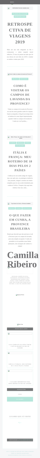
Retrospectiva (20, 16)
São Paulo (27, 208)
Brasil (11, 208)
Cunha (18, 208)
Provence (23, 79)
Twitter (27, 2)
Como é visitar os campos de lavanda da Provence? (20, 94)
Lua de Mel (20, 145)
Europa (12, 143)
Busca (31, 2)
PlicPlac (29, 455)
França (15, 79)
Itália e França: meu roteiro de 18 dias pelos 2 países (20, 161)
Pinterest (24, 2)
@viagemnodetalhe (25, 440)
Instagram (20, 2)
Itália (27, 143)
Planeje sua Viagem (20, 14)
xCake (23, 455)
